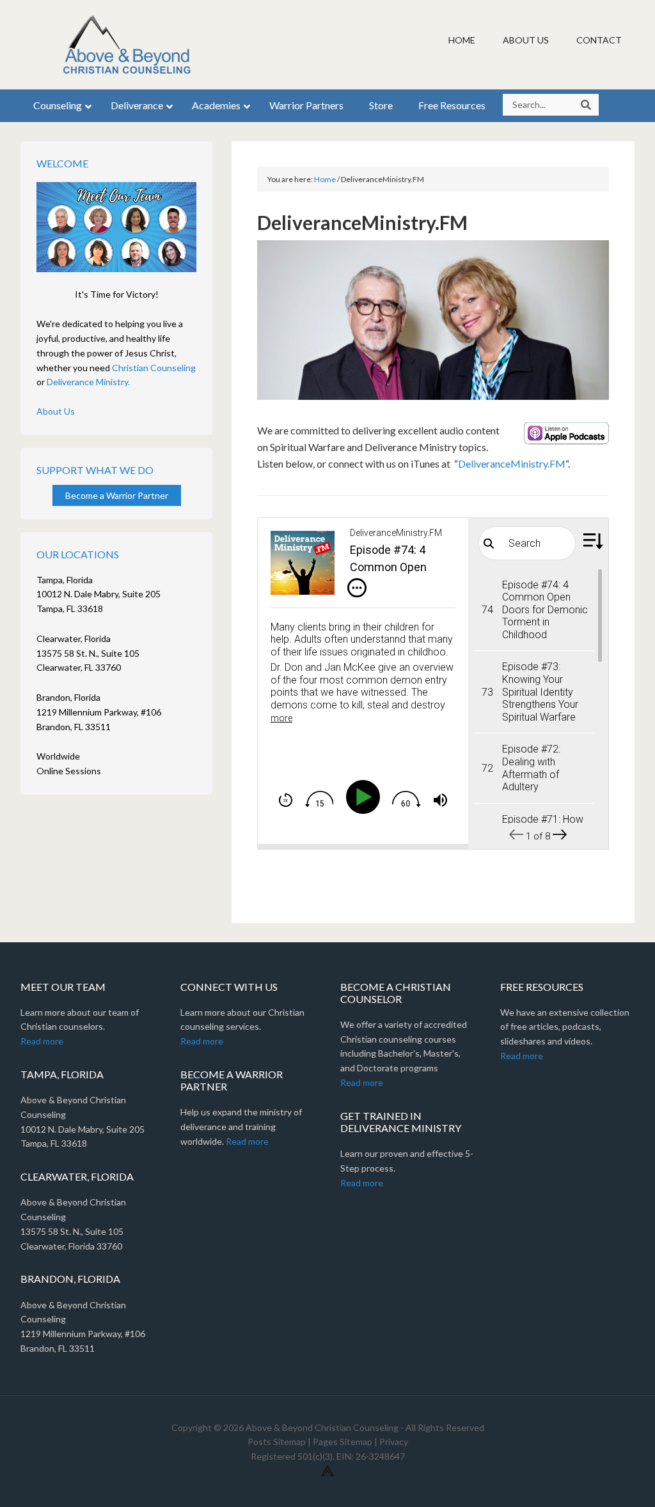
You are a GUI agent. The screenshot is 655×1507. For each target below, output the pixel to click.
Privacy (393, 1441)
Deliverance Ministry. (88, 381)
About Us (55, 411)
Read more (41, 1041)
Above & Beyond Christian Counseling (129, 45)
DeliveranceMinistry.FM (511, 463)
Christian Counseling (154, 367)
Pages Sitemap (342, 1441)
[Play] (365, 797)
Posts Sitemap (277, 1441)
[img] (357, 587)
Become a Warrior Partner (116, 495)
